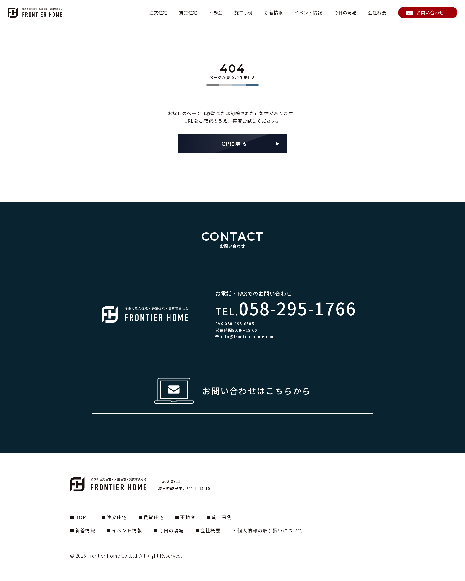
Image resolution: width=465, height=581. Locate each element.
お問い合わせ (430, 12)
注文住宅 (158, 12)
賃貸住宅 (188, 12)
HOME (82, 517)
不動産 (216, 12)
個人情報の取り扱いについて (270, 530)
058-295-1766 (297, 308)
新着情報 (273, 12)
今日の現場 (345, 12)
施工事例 (243, 12)
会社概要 (377, 12)
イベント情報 (308, 12)
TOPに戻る (232, 143)
